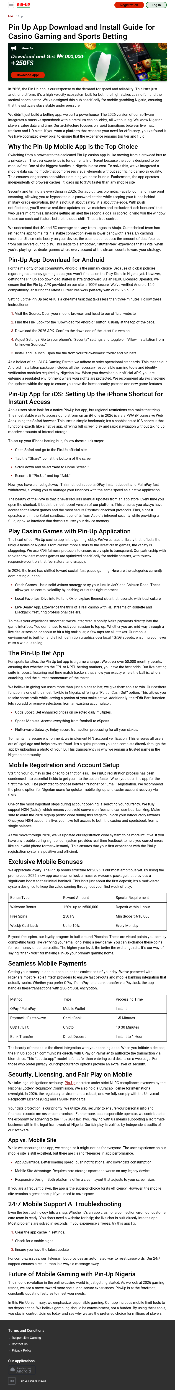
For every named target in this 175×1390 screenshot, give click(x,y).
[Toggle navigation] (11, 5)
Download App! (28, 75)
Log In (156, 5)
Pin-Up (70, 1083)
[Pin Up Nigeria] (23, 5)
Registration (129, 5)
